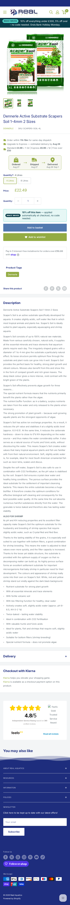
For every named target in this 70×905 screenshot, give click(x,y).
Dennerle (8, 128)
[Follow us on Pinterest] (30, 857)
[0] (64, 12)
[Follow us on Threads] (18, 857)
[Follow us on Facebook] (5, 857)
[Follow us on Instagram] (24, 857)
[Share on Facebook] (46, 288)
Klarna (6, 678)
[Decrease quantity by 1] (18, 201)
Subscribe (14, 831)
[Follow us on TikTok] (42, 857)
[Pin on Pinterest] (52, 288)
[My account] (57, 12)
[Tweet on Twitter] (58, 288)
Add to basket (35, 227)
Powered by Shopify (12, 898)
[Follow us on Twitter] (11, 857)
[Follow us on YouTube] (36, 857)
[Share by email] (64, 288)
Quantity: (8, 201)
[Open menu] (5, 12)
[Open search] (51, 12)
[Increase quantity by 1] (37, 201)
